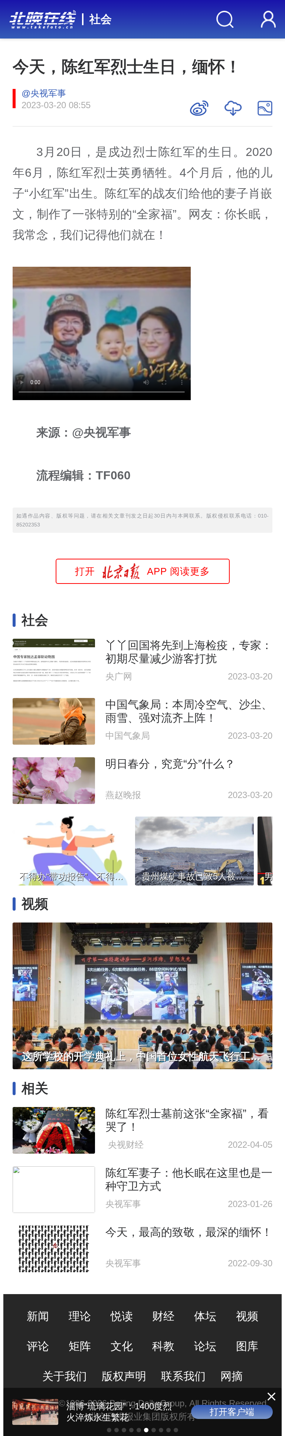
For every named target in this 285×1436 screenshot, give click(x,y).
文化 (122, 1346)
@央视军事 (44, 93)
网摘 (231, 1376)
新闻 (38, 1316)
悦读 (122, 1316)
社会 (100, 19)
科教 (163, 1346)
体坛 (205, 1316)
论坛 (205, 1346)
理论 (80, 1316)
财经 (163, 1316)
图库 (247, 1346)
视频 (247, 1316)
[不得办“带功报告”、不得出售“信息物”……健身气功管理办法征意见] (72, 848)
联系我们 (183, 1376)
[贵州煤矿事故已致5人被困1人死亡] (194, 848)
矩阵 (80, 1346)
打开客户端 (232, 1412)
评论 (38, 1346)
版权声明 (124, 1376)
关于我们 (64, 1376)
